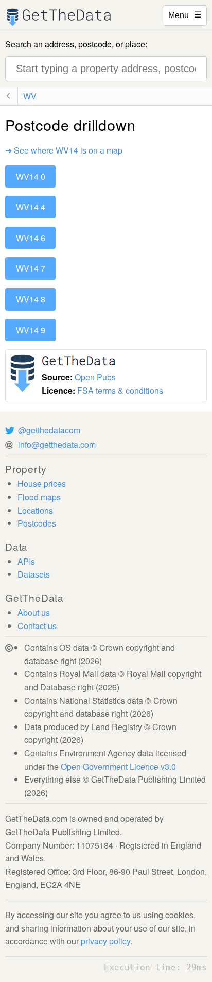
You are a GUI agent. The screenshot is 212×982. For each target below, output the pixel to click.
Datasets (33, 574)
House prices (41, 483)
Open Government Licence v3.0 (118, 766)
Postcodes (36, 523)
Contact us (37, 626)
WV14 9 (30, 330)
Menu (184, 14)
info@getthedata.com (57, 444)
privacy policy (105, 941)
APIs (26, 561)
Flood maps (39, 497)
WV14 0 (30, 176)
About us (33, 612)
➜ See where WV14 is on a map (63, 150)
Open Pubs (95, 377)
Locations (35, 510)
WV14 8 (30, 299)
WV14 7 (30, 268)
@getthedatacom (49, 430)
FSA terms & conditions (120, 390)
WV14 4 (30, 207)
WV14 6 (30, 238)
